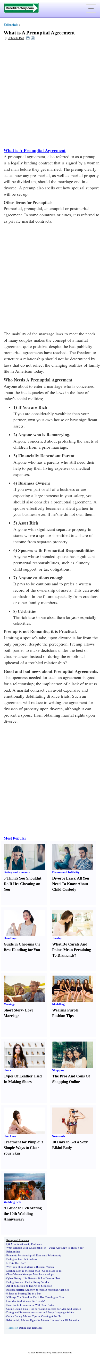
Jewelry (57, 938)
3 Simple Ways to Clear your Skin (23, 1147)
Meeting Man (32, 1270)
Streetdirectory (43, 1352)
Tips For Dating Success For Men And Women (55, 1308)
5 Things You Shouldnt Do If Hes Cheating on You (22, 883)
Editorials (11, 25)
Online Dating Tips (17, 1308)
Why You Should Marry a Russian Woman (30, 1266)
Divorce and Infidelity (65, 872)
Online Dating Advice (18, 1316)
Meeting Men (13, 1270)
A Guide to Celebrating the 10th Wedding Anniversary (23, 1213)
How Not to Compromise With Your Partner (31, 1304)
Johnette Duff (16, 38)
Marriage (9, 1004)
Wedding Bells (12, 1202)
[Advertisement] (50, 95)
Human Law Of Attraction (65, 1320)
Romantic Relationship (48, 1255)
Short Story (13, 1010)
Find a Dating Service (37, 1282)
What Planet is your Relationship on (26, 1247)
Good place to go (52, 1270)
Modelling (58, 1004)
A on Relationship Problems (26, 1244)
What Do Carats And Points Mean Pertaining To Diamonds (71, 949)
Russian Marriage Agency (20, 1289)
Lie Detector (30, 1278)
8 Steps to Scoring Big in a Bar (23, 1293)
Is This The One (15, 1262)
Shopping (58, 1070)
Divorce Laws (63, 878)
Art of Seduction (15, 1285)
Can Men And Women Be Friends (25, 1301)
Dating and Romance (17, 872)
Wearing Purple (65, 1010)
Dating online (14, 1259)
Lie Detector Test (50, 1278)
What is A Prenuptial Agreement (39, 33)
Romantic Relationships (19, 1255)
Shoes (7, 1070)
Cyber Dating (13, 1278)
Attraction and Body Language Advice (52, 1312)
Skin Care (10, 1136)
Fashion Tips (63, 1016)
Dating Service (14, 1282)
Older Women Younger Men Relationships (30, 1274)
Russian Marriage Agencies (54, 1289)
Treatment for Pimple (21, 1142)
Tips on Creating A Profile (46, 1316)
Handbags (10, 938)
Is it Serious (30, 1259)
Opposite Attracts (39, 1320)
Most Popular (15, 838)
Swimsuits (58, 1136)
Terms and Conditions (61, 1352)
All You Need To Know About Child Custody (70, 883)
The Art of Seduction (40, 1285)
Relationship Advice (17, 1320)
